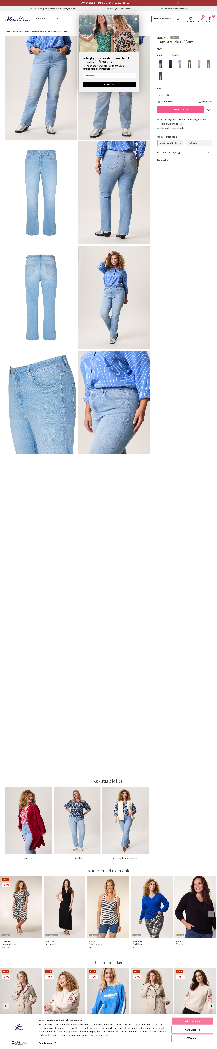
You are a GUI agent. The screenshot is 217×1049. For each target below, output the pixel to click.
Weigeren (192, 1038)
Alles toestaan (192, 1021)
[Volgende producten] (211, 914)
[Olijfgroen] (208, 64)
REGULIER (193, 143)
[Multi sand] (199, 64)
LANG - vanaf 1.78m (168, 143)
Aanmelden (109, 84)
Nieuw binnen (42, 19)
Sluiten (178, 2)
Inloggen (190, 21)
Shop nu (127, 3)
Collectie (62, 19)
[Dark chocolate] (160, 76)
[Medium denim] (160, 64)
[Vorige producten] (6, 914)
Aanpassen (190, 1029)
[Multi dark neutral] (189, 64)
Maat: (160, 88)
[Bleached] (180, 64)
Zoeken (178, 19)
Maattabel (207, 102)
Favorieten (208, 109)
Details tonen (45, 1043)
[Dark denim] (170, 64)
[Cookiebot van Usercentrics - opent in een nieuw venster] (19, 1043)
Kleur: (160, 55)
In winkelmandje (180, 110)
